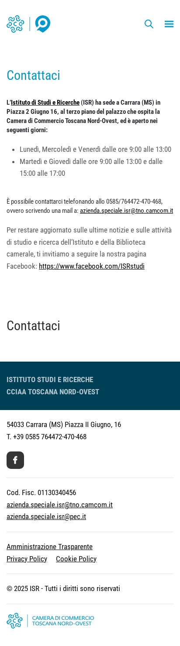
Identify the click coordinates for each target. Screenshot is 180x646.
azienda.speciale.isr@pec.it (46, 516)
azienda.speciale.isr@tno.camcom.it (126, 211)
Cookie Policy (76, 558)
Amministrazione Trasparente (50, 546)
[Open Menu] (169, 24)
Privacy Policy (27, 558)
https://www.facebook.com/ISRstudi (92, 266)
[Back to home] (28, 24)
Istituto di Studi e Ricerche (45, 102)
